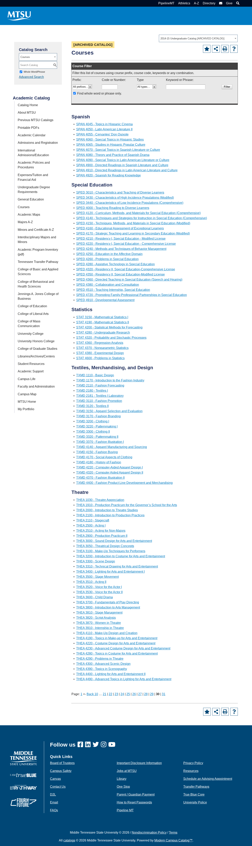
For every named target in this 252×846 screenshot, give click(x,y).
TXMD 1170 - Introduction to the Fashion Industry (110, 380)
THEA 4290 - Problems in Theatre (99, 658)
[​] (81, 744)
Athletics (184, 3)
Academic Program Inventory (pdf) (38, 252)
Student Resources (31, 363)
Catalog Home (28, 105)
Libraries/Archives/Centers (36, 356)
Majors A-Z (25, 222)
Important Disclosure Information (139, 763)
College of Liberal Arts (33, 313)
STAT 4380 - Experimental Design (100, 353)
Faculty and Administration (36, 386)
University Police (195, 802)
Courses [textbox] (25, 57)
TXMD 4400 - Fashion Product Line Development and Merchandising (124, 482)
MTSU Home (27, 401)
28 (146, 694)
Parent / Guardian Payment (136, 794)
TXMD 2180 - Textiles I (92, 390)
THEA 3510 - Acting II (91, 581)
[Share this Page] (216, 49)
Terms (173, 832)
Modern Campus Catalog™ (173, 840)
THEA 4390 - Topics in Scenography (101, 669)
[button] (237, 3)
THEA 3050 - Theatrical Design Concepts (105, 546)
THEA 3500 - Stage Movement (97, 576)
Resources (190, 771)
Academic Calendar (31, 135)
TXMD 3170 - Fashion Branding (98, 416)
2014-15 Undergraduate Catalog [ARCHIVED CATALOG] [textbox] (192, 38)
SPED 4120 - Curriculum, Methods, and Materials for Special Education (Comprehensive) (138, 213)
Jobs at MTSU (127, 771)
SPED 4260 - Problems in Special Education (107, 259)
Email (54, 802)
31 (163, 694)
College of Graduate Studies (37, 348)
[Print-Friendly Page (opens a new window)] (225, 49)
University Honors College (36, 341)
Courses (24, 207)
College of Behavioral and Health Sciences (36, 284)
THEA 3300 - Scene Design (95, 561)
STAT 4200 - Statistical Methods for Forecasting (109, 327)
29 (152, 694)
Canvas (55, 778)
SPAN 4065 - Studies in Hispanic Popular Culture (110, 144)
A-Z (196, 3)
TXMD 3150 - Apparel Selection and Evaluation (109, 411)
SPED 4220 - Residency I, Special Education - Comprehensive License (126, 243)
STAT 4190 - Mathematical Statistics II (102, 322)
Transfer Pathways (196, 786)
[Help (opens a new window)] (234, 49)
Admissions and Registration (38, 142)
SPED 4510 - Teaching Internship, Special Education (113, 289)
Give (229, 3)
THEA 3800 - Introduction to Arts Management (108, 607)
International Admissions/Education (33, 153)
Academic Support (31, 371)
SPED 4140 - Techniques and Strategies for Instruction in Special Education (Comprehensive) (141, 218)
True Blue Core (194, 794)
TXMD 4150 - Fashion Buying (97, 452)
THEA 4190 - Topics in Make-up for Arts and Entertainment (116, 638)
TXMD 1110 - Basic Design (95, 375)
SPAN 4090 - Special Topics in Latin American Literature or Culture (122, 160)
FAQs (54, 810)
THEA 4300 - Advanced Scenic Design (103, 663)
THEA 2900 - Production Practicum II (101, 535)
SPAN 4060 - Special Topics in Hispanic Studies (110, 139)
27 (140, 694)
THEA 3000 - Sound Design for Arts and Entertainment (114, 541)
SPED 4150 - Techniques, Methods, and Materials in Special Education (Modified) (133, 223)
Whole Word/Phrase (34, 71)
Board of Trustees (62, 763)
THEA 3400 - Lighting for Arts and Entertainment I (110, 571)
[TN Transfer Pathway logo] (23, 787)
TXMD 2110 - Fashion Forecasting (100, 385)
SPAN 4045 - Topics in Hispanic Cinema (104, 124)
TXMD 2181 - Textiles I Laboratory (100, 395)
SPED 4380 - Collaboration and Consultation (107, 284)
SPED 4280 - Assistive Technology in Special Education (115, 264)
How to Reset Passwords (134, 802)
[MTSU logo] (23, 758)
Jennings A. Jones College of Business (38, 296)
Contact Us (58, 786)
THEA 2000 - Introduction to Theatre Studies (107, 510)
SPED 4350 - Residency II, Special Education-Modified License (120, 274)
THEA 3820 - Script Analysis (96, 617)
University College (31, 333)
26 (134, 694)
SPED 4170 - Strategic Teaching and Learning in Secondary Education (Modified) (133, 233)
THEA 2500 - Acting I (91, 525)
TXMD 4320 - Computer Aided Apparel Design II (109, 472)
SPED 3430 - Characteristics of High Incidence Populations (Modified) (125, 197)
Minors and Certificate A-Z (36, 229)
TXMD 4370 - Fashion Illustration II (100, 477)
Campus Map (27, 394)
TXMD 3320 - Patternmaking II (97, 436)
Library (121, 778)
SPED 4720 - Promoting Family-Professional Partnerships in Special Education (131, 295)
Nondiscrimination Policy (149, 832)
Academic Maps (29, 214)
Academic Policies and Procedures (34, 165)
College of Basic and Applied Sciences (38, 272)
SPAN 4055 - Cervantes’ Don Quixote (102, 134)
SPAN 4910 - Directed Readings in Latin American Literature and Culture (127, 170)
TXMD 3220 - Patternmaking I (97, 426)
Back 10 (92, 694)
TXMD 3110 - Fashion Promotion (99, 401)
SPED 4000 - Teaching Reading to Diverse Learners (112, 208)
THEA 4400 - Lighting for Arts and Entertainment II (110, 674)
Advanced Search (31, 77)
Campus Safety (60, 771)
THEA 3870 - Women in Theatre (98, 622)
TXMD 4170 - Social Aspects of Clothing (104, 457)
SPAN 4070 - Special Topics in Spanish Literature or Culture (118, 149)
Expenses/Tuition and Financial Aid (33, 177)
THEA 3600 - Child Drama (94, 597)
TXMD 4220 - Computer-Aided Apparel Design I (109, 467)
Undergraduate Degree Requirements (34, 190)
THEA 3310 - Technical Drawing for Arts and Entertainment (117, 566)
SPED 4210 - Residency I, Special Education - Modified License (121, 238)
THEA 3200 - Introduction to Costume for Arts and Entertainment (120, 556)
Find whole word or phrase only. (99, 93)
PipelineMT (166, 3)
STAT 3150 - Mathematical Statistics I (102, 317)
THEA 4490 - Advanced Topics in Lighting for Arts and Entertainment (123, 679)
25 (128, 694)
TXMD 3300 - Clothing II (93, 431)
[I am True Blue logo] (23, 775)
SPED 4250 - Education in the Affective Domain (109, 254)
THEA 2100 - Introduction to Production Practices (110, 515)
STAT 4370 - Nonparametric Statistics (102, 348)
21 (104, 694)
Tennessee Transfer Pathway (38, 261)
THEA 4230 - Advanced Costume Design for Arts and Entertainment (123, 648)
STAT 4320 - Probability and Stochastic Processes (111, 337)
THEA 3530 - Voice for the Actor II (99, 592)
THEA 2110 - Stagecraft (92, 520)
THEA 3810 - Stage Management (99, 612)
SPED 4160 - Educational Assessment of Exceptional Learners (120, 228)
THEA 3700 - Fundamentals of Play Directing (107, 602)
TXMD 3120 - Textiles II (92, 406)
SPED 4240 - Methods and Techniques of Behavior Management (121, 248)
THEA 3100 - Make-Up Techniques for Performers (110, 551)
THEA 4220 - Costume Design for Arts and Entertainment (115, 643)
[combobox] (198, 38)
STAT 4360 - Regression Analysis (99, 342)
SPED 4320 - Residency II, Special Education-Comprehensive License (125, 269)
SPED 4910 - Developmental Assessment (105, 300)
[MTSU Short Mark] (19, 15)
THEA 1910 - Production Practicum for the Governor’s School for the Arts (126, 505)
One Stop (123, 786)
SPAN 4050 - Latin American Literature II (104, 129)
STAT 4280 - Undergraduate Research (103, 332)
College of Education (32, 306)
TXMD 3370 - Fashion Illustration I (100, 441)
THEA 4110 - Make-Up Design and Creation (106, 633)
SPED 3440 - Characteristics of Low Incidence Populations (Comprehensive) (129, 202)
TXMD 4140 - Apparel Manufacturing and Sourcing (111, 447)
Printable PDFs (28, 127)
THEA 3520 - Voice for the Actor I (99, 587)
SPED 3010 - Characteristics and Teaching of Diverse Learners (120, 192)
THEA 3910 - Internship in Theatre (100, 628)
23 (116, 694)
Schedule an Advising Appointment (207, 778)
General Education (31, 199)
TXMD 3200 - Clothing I (92, 421)
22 (110, 694)
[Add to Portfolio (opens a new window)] (206, 49)
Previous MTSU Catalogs (35, 120)
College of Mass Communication (29, 324)
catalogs (69, 840)
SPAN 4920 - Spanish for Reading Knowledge (108, 175)
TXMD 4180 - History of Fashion (98, 462)
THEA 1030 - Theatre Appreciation (100, 500)
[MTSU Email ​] (220, 3)
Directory (209, 3)
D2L (53, 794)
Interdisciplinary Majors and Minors (37, 240)
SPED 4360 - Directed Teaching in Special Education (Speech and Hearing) (129, 279)
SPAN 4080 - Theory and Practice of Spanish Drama (112, 155)
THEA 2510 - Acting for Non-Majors (100, 530)
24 (122, 694)
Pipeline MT (125, 810)
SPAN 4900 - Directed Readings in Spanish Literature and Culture (122, 165)
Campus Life (26, 379)
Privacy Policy (193, 763)
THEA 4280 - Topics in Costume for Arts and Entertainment (117, 653)
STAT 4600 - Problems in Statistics (100, 358)
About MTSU (27, 112)
